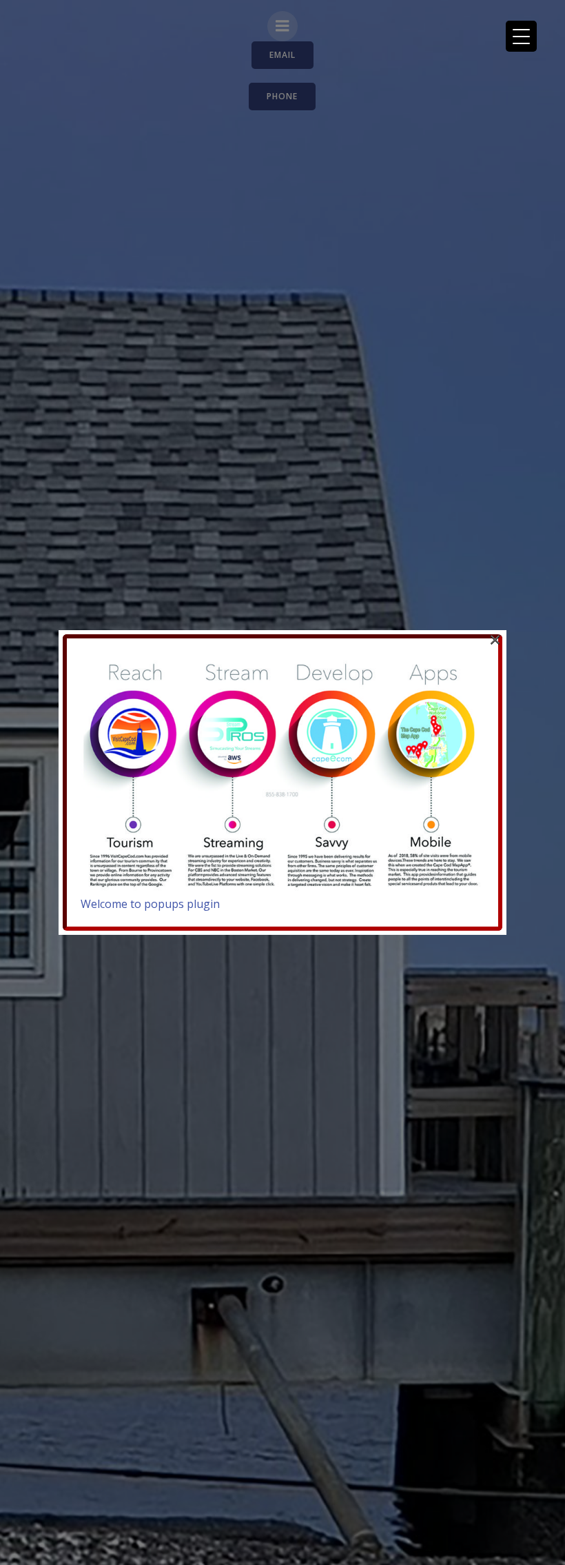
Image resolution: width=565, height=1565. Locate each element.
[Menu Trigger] (521, 36)
